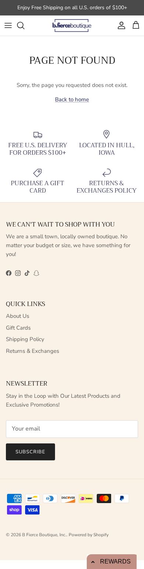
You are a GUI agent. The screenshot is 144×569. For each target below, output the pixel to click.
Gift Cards (18, 327)
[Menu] (8, 25)
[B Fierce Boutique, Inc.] (72, 25)
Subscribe (30, 452)
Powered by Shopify (89, 535)
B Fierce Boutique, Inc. (44, 535)
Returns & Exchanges (32, 351)
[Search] (24, 25)
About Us (17, 316)
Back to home (72, 99)
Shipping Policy (25, 339)
